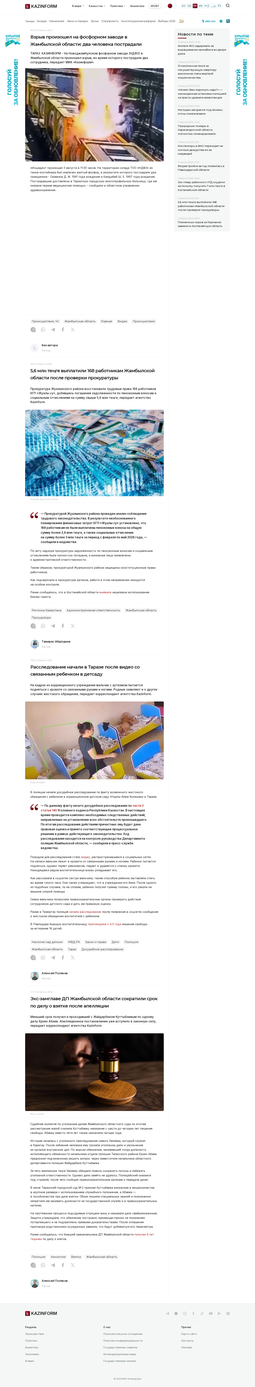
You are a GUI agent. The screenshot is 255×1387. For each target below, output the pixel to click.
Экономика (32, 1354)
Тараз (72, 949)
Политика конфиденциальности (123, 1340)
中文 (207, 5)
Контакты (187, 1340)
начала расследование (85, 912)
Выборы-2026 (166, 21)
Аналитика (137, 6)
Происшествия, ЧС (45, 321)
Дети (115, 942)
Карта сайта (189, 1334)
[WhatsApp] (43, 330)
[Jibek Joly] (210, 21)
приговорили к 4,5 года (104, 924)
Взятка (76, 1257)
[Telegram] (53, 330)
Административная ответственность (93, 610)
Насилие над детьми (47, 942)
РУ (195, 5)
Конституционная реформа (138, 21)
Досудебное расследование (102, 949)
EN (200, 5)
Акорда (41, 21)
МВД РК (74, 942)
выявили (105, 592)
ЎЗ (219, 5)
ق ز (214, 5)
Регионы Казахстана (46, 610)
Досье (95, 21)
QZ (189, 5)
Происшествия (144, 321)
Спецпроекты (109, 21)
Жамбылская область (80, 321)
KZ (183, 5)
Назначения (56, 21)
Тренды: (30, 21)
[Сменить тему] (172, 6)
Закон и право (95, 942)
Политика (31, 1340)
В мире (29, 1361)
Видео (122, 321)
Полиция (131, 942)
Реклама (186, 1347)
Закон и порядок (77, 21)
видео (85, 857)
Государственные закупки (119, 1361)
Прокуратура (41, 617)
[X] (72, 330)
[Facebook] (63, 330)
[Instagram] (33, 330)
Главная (106, 321)
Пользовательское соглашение (122, 1334)
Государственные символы (120, 1347)
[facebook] (193, 1313)
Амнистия (58, 1257)
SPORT (155, 6)
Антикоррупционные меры (119, 1354)
